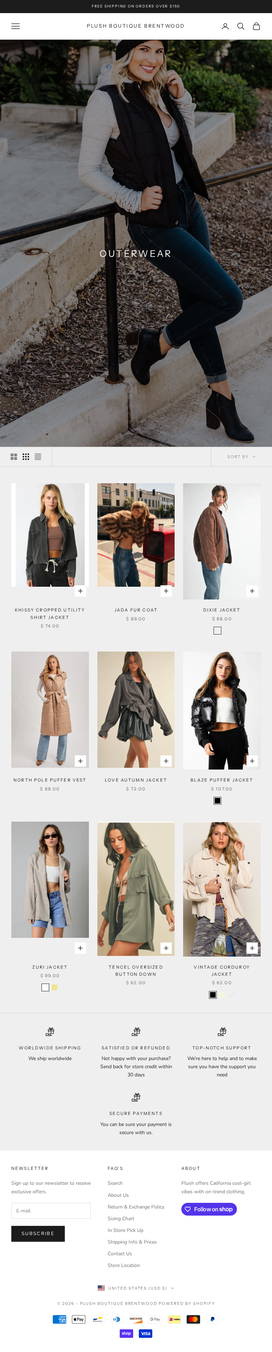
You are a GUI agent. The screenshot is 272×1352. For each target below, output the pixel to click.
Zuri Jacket (50, 967)
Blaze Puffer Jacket (222, 780)
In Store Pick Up (125, 1230)
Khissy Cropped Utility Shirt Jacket (50, 613)
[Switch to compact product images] (38, 456)
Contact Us (120, 1253)
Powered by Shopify (187, 1303)
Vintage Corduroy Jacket (222, 970)
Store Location (124, 1265)
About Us (118, 1195)
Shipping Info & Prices (132, 1242)
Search (115, 1183)
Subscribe (38, 1233)
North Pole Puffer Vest (50, 780)
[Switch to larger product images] (14, 456)
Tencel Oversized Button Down (136, 970)
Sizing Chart (121, 1218)
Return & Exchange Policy (136, 1207)
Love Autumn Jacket (136, 780)
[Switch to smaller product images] (26, 456)
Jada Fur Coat (136, 610)
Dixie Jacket (222, 610)
